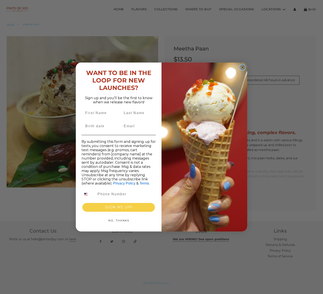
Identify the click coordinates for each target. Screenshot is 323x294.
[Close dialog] (242, 67)
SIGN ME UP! (118, 207)
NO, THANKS (118, 220)
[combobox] (88, 194)
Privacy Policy (124, 183)
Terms (144, 183)
